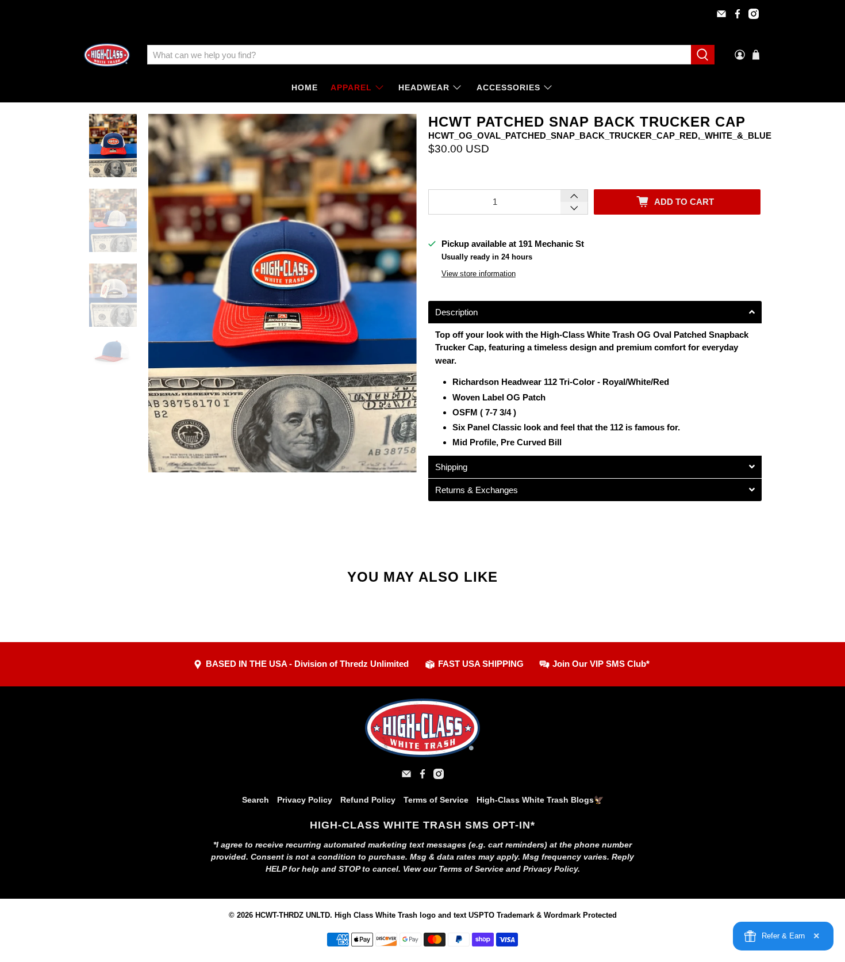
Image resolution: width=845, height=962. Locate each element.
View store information (478, 273)
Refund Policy (367, 799)
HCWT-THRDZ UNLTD (292, 915)
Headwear (424, 87)
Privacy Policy (304, 799)
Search (255, 799)
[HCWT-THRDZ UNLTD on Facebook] (737, 14)
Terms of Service (436, 799)
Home (304, 87)
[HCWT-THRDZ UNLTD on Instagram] (753, 14)
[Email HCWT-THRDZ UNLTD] (721, 14)
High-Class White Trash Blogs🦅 (540, 799)
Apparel (351, 87)
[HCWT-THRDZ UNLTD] (107, 55)
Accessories (508, 87)
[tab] (595, 312)
